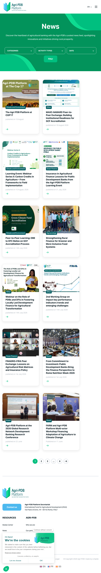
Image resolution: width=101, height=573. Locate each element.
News (4, 530)
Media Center (7, 525)
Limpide (95, 559)
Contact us (12, 507)
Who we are (30, 525)
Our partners (31, 530)
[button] (96, 7)
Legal (57, 559)
